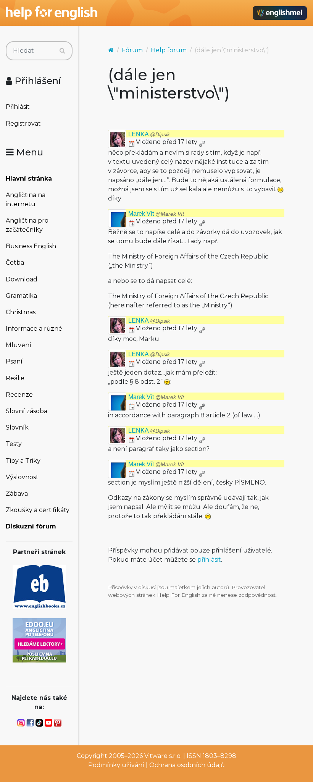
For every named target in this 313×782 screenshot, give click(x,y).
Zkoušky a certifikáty (37, 510)
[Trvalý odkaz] (202, 141)
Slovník (17, 427)
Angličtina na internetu (25, 199)
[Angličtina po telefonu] (39, 639)
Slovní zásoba (26, 411)
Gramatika (21, 295)
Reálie (15, 378)
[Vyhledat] (62, 51)
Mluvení (18, 345)
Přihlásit (18, 106)
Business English (31, 246)
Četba (15, 262)
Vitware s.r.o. (163, 755)
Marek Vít (156, 213)
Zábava (17, 493)
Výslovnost (22, 477)
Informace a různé (34, 328)
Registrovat (23, 123)
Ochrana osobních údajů (187, 765)
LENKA (149, 134)
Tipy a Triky (23, 460)
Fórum (132, 50)
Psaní (14, 361)
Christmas (20, 312)
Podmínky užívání (116, 765)
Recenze (19, 394)
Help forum (169, 50)
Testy (14, 444)
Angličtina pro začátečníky (27, 225)
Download (21, 279)
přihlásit (209, 559)
